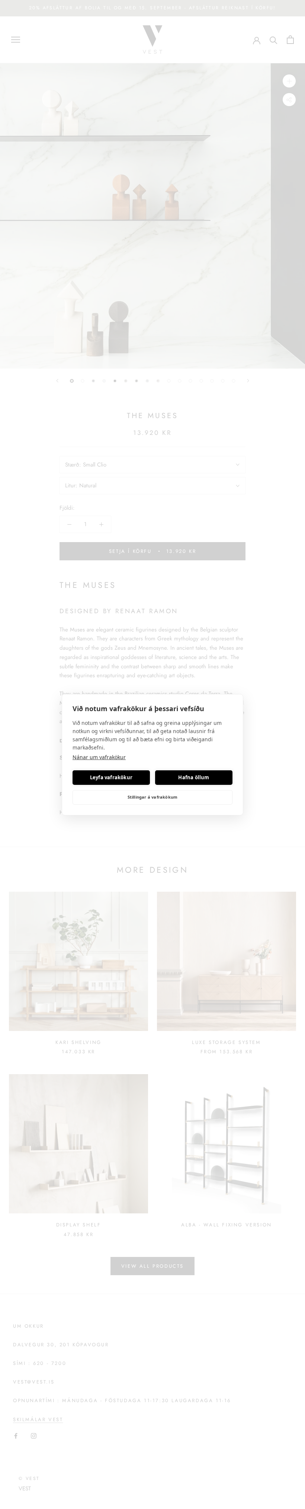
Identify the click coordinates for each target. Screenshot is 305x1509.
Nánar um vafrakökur (99, 757)
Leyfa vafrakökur (111, 777)
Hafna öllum (193, 777)
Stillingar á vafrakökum (153, 797)
